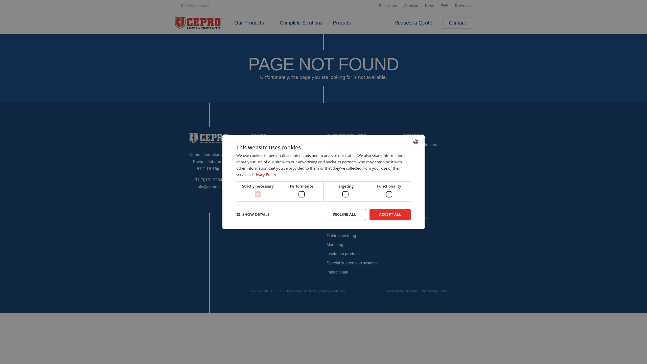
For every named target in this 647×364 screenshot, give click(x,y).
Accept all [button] (390, 214)
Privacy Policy (264, 174)
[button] (252, 214)
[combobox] (415, 141)
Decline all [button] (344, 214)
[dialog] (323, 182)
